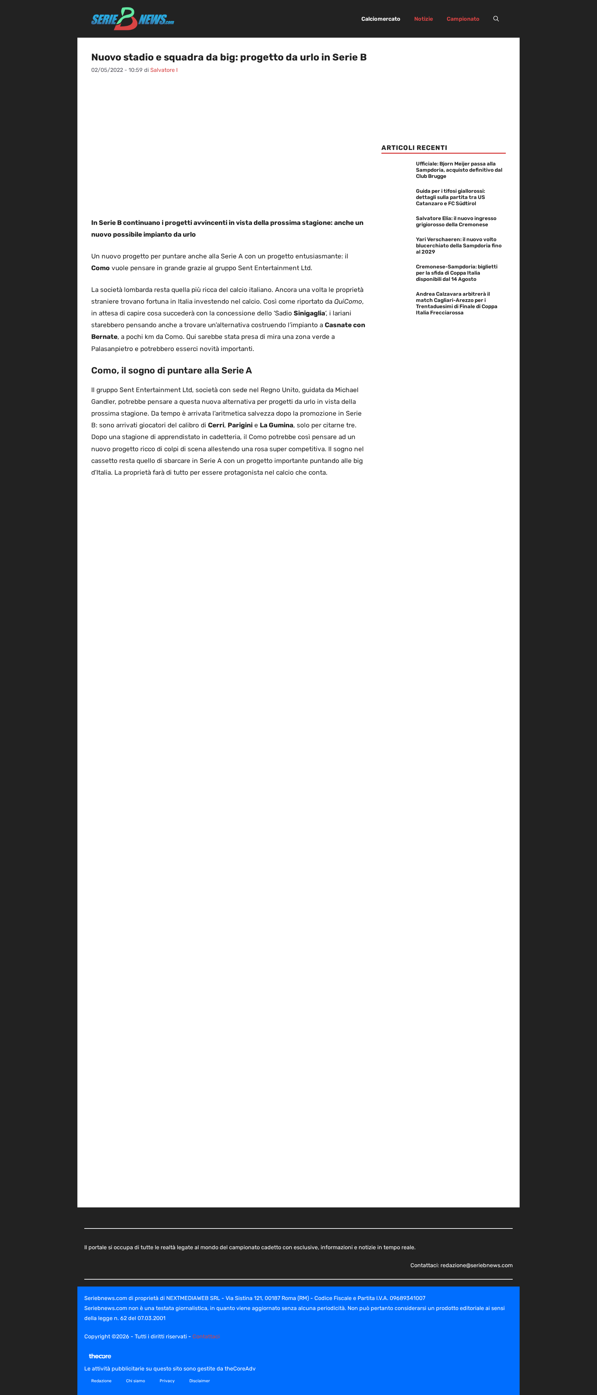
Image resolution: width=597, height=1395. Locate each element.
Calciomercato (380, 19)
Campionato (463, 19)
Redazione (101, 1380)
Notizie (423, 19)
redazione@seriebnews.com (476, 1265)
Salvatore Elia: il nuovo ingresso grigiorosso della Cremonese (456, 221)
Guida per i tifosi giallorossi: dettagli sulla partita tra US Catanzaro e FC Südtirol (450, 197)
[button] (496, 19)
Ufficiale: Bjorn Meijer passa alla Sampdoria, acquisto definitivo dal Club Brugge (459, 170)
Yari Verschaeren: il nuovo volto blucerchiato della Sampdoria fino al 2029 (459, 245)
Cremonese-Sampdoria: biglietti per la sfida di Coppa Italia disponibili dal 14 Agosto (457, 273)
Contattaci (206, 1336)
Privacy (167, 1380)
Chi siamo (135, 1380)
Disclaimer (199, 1380)
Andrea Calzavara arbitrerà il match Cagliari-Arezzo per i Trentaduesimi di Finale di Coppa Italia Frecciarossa (457, 303)
